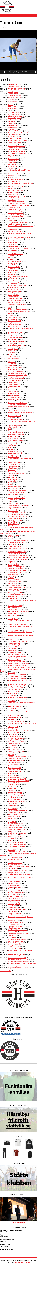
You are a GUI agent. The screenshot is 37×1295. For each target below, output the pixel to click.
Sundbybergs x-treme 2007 (16, 801)
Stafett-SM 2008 (13, 749)
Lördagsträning (13, 464)
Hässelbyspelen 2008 (14, 717)
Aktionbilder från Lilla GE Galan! (18, 960)
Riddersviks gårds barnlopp (17, 151)
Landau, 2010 (12, 617)
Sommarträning (13, 334)
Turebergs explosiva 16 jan (16, 196)
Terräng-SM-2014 (13, 518)
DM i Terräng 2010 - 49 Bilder (17, 624)
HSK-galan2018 (13, 284)
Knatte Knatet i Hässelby (16, 341)
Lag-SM (10, 259)
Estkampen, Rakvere (14, 660)
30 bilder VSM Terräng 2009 (17, 678)
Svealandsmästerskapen (16, 174)
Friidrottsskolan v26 (14, 317)
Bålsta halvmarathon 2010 (16, 595)
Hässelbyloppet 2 (13, 466)
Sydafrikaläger (13, 451)
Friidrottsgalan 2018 (14, 218)
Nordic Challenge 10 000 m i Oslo (18, 663)
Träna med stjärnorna (15, 95)
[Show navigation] (2, 16)
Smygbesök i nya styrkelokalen (18, 686)
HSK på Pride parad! (14, 142)
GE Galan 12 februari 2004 (16, 954)
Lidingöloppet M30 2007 (15, 796)
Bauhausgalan (12, 272)
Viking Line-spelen (14, 395)
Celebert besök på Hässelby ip (17, 656)
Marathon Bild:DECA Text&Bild (18, 490)
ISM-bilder (11, 189)
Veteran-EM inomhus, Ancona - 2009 (19, 680)
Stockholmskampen (14, 231)
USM (9, 306)
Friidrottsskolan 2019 (14, 148)
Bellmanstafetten (13, 393)
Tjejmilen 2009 (12, 647)
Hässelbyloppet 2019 (14, 125)
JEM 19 (10, 483)
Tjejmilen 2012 (12, 544)
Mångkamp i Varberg (15, 298)
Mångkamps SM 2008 (14, 744)
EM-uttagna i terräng (15, 211)
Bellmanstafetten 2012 (15, 546)
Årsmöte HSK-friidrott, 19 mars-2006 (19, 878)
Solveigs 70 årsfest (14, 785)
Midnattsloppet (13, 250)
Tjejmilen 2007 (12, 803)
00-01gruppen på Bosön (15, 542)
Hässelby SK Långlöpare (16, 434)
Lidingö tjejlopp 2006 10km (16, 852)
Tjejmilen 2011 (12, 576)
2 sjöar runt (11, 351)
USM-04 (10, 935)
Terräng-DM (12, 915)
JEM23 (10, 485)
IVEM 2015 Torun (13, 503)
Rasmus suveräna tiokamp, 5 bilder (19, 667)
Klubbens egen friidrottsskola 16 (18, 311)
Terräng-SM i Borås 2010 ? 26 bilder (19, 621)
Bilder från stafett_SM (15, 419)
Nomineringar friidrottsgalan (17, 375)
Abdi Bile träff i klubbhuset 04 (17, 930)
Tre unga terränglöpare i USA (18, 222)
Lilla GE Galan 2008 (14, 777)
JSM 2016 (11, 401)
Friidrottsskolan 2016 (14, 367)
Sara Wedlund (12, 269)
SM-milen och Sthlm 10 (15, 325)
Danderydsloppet (14, 431)
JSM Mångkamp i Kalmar (16, 721)
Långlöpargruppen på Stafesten (18, 248)
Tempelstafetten (13, 159)
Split (9, 429)
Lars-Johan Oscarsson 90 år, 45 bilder (20, 626)
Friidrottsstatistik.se (18, 1105)
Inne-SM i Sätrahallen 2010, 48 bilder (20, 632)
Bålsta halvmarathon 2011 (16, 572)
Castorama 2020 (13, 101)
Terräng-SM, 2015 (14, 462)
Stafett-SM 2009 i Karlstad (16, 662)
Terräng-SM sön (13, 382)
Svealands (11, 352)
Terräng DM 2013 (13, 535)
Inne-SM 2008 (12, 775)
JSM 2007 (11, 755)
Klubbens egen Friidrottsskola (17, 140)
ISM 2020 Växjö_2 (13, 112)
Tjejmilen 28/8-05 (13, 898)
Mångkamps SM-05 (14, 904)
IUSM (9, 177)
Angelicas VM (12, 477)
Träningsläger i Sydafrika (16, 846)
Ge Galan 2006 (12, 883)
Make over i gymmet (14, 380)
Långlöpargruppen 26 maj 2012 (18, 559)
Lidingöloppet (12, 127)
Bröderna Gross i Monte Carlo (17, 684)
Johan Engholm (13, 619)
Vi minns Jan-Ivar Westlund (16, 498)
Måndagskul (12, 162)
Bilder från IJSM (13, 364)
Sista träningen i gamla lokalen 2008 (20, 712)
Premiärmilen (12, 164)
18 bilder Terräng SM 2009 (16, 677)
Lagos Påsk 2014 (13, 522)
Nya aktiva (11, 122)
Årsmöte (10, 105)
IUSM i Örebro (12, 107)
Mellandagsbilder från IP (16, 453)
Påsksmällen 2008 (13, 764)
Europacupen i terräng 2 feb (17, 779)
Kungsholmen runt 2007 (15, 824)
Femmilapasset (13, 287)
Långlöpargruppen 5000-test (17, 492)
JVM (9, 257)
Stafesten (11, 136)
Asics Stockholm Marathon (16, 153)
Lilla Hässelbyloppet (6, 1249)
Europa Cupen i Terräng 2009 (17, 697)
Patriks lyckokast (13, 716)
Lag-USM (11, 99)
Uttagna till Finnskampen (16, 138)
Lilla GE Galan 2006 (14, 885)
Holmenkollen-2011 (14, 585)
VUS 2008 (11, 719)
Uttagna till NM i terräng (16, 377)
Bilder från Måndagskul (15, 179)
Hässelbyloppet (13, 468)
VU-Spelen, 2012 (13, 550)
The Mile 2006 (12, 848)
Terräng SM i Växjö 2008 (16, 751)
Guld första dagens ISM (15, 190)
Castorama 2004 (13, 924)
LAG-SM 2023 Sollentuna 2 (16, 88)
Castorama (11, 470)
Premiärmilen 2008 (14, 762)
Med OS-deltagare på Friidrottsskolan (20, 412)
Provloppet (11, 129)
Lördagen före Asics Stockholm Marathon (21, 421)
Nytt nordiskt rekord (14, 261)
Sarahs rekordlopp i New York (17, 347)
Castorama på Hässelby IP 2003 (18, 967)
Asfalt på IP (11, 861)
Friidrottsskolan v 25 (14, 416)
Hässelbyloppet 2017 (14, 297)
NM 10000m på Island (15, 863)
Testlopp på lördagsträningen (18, 505)
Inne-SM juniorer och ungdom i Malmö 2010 (22, 636)
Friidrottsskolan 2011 (14, 582)
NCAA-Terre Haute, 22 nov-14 (17, 513)
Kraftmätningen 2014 (15, 520)
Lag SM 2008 (12, 745)
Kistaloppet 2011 (13, 574)
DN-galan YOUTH (13, 580)
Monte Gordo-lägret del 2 (16, 909)
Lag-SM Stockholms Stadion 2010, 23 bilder (22, 600)
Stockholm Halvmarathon (16, 302)
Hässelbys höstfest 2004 (15, 926)
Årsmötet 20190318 (14, 176)
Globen (10, 449)
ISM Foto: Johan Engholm (16, 187)
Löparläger (12, 256)
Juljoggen (11, 455)
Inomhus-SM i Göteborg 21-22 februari (20, 950)
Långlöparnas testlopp (15, 338)
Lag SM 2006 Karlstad (15, 857)
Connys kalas (12, 788)
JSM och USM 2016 (14, 397)
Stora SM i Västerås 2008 (16, 742)
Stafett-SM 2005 (13, 894)
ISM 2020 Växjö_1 (13, 114)
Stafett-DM (11, 241)
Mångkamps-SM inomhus (16, 116)
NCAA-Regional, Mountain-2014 (18, 516)
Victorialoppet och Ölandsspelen (18, 406)
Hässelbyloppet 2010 (14, 596)
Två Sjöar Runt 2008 (14, 768)
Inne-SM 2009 (12, 693)
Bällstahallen (12, 265)
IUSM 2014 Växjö (13, 524)
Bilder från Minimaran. (15, 332)
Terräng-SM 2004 (13, 947)
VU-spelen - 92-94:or (14, 706)
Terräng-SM (12, 123)
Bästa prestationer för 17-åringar (19, 205)
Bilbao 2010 (11, 639)
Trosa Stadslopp (13, 539)
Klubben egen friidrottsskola (17, 310)
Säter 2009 (11, 673)
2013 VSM (11, 537)
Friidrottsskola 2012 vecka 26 (17, 555)
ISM (9, 110)
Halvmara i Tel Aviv (14, 360)
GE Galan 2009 (12, 695)
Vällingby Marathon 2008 (16, 760)
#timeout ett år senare (15, 213)
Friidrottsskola (12, 488)
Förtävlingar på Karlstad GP (17, 405)
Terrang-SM (12, 103)
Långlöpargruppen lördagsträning (19, 459)
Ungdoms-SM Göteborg (16, 568)
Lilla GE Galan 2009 (14, 699)
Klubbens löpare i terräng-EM (17, 203)
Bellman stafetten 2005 (15, 896)
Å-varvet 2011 (12, 583)
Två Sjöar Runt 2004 (14, 948)
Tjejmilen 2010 (12, 604)
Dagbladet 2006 (13, 868)
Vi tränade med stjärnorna (16, 202)
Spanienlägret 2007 (14, 825)
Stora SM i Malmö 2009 (15, 654)
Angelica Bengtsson (14, 118)
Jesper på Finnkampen (15, 135)
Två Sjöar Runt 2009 (14, 690)
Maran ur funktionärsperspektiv (18, 276)
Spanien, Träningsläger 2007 (17, 833)
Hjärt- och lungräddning (16, 379)
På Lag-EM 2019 (13, 144)
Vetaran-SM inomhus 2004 (16, 956)
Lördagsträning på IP (15, 708)
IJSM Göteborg (12, 108)
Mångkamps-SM (13, 194)
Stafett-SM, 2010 (13, 615)
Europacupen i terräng (15, 842)
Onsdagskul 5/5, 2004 (14, 945)
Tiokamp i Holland (14, 807)
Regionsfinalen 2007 (14, 799)
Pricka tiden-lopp (13, 457)
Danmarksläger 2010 (14, 609)
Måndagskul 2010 (13, 613)
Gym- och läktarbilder (15, 783)
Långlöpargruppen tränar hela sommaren (21, 328)
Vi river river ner (13, 289)
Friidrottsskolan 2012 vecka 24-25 (18, 557)
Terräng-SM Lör (13, 384)
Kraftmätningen (13, 243)
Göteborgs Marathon (15, 792)
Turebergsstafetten (14, 280)
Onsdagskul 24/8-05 (14, 900)
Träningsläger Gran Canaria (17, 844)
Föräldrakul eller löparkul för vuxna (19, 170)
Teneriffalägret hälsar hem (17, 373)
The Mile (11, 889)
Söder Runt (11, 274)
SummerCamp (12, 263)
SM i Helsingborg (13, 902)
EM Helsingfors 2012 (14, 554)
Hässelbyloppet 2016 (14, 386)
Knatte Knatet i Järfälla (15, 433)
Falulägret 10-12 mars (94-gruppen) (19, 874)
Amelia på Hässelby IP (15, 224)
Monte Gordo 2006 (14, 881)
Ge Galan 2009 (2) (13, 691)
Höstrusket (11, 120)
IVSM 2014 (11, 526)
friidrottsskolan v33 (14, 736)
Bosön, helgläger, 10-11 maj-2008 (18, 731)
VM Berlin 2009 (12, 650)
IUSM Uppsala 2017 (14, 358)
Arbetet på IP (12, 481)
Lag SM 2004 (12, 937)
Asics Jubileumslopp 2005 (16, 893)
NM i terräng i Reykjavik (16, 215)
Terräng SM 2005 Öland (15, 913)
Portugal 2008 (12, 753)
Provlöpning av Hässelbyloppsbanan (20, 233)
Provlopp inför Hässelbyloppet (18, 472)
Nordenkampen (13, 192)
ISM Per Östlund (13, 181)
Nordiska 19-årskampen (15, 254)
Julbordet (11, 293)
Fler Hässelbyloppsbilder (16, 216)
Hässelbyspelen (13, 805)
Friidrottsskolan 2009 (14, 658)
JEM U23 (10, 313)
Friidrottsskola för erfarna (16, 146)
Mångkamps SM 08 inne (15, 771)
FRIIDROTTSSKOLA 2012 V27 (17, 552)
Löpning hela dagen (14, 438)
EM (9, 408)
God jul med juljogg (14, 291)
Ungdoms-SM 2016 (14, 399)
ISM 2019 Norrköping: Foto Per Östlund (20, 183)
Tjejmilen (11, 475)
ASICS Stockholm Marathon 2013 (18, 541)
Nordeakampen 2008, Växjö (17, 665)
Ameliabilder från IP (14, 198)
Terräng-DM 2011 (13, 589)
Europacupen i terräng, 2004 (17, 958)
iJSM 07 (10, 840)
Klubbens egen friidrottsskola (17, 403)
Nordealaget (12, 649)
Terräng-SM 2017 (13, 295)
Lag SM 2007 (12, 822)
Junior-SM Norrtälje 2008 (16, 738)
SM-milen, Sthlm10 (14, 149)
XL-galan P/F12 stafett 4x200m (17, 570)
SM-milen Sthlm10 (14, 270)
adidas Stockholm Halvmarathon (11, 1230)
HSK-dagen (11, 790)
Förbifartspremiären (7, 1239)
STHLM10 (11, 418)
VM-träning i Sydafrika (15, 371)
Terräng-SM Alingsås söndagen (18, 866)
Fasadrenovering (13, 282)
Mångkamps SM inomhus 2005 (17, 922)
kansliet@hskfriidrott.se (22, 1262)
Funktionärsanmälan (18, 1070)
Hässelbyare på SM (14, 246)
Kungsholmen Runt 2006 (15, 865)
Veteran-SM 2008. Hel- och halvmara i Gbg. (22, 723)
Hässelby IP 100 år (14, 86)
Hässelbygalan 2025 (14, 84)
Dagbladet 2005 (13, 911)
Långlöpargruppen (14, 323)
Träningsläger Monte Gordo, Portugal (20, 917)
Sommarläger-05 (13, 907)
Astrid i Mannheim (14, 487)
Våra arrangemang (18, 1227)
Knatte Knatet (12, 369)
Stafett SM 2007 (13, 814)
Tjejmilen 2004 (12, 932)
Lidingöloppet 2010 (14, 598)
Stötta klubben (18, 1163)
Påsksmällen (12, 343)
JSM (9, 308)
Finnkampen (12, 390)
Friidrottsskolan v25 (14, 321)
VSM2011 (11, 578)
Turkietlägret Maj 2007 (15, 827)
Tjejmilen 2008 (12, 734)
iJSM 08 (10, 773)
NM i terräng (12, 786)
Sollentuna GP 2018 (14, 267)
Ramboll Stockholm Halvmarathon (19, 133)
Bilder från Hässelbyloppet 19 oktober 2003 (22, 963)
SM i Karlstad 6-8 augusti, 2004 (18, 934)
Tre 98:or (11, 710)
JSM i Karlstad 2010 (14, 608)
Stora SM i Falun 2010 (15, 606)
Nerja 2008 (11, 701)
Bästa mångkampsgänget (16, 345)
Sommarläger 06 (13, 859)
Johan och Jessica (13, 436)
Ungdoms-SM (12, 244)
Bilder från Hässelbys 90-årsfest (18, 961)
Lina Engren (12, 356)
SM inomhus (12, 446)
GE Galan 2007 (12, 839)
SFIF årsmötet (12, 166)
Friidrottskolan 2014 (14, 507)
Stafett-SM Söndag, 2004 (16, 941)
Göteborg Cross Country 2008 (17, 757)
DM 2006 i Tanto (13, 872)
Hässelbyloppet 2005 (14, 887)
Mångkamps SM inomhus (16, 444)
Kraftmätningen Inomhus (16, 509)
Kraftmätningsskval (14, 97)
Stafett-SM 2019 (13, 157)
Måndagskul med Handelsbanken (18, 1017)
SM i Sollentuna (13, 392)
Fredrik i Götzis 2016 (14, 425)
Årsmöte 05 (11, 920)
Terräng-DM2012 (13, 565)
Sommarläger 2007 (14, 812)
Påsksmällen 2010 (13, 630)
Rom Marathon (13, 835)
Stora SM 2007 (12, 809)
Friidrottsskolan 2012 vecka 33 (17, 548)
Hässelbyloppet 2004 (14, 928)
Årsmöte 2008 (12, 766)
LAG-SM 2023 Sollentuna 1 (16, 90)
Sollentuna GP (12, 319)
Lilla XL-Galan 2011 (14, 591)
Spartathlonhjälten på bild (16, 729)
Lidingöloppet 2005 (14, 891)
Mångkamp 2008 (13, 727)
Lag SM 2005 (12, 906)
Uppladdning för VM (15, 652)
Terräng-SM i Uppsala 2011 (17, 587)
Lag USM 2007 (12, 798)
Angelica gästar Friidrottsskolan (18, 611)
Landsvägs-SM (12, 500)
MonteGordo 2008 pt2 (15, 758)
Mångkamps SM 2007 (14, 816)
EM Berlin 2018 (12, 252)
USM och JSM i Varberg (15, 131)
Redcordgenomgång (15, 300)
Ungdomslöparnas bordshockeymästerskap (22, 703)
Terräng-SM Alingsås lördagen (18, 870)
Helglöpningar (13, 339)
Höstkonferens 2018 (14, 209)
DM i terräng (12, 831)
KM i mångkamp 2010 (15, 593)
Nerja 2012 (11, 561)
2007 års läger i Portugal (16, 837)
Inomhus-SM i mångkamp (16, 567)
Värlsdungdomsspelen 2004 (17, 939)
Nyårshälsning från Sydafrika (17, 641)
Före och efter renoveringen (17, 285)
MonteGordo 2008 (14, 770)
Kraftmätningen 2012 (15, 563)
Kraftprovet (12, 818)
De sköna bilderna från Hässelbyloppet (20, 226)
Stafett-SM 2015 (13, 494)
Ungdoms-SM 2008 (14, 740)
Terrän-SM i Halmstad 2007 (17, 829)
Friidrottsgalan (13, 94)
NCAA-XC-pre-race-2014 (15, 514)
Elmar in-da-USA (13, 732)
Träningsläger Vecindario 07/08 (18, 781)
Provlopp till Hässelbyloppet (17, 304)
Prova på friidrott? (18, 975)
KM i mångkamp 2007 (15, 794)
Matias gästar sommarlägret (17, 811)
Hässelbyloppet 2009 (14, 643)
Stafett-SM (11, 155)
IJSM (9, 447)
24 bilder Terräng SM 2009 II (17, 675)
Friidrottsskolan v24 (14, 326)
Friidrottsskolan (13, 410)
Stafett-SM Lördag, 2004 (16, 943)
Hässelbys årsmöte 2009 (15, 688)
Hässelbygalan (13, 92)
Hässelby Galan (13, 349)
